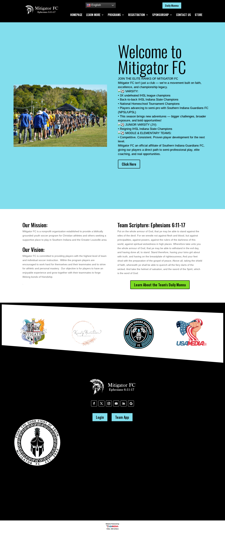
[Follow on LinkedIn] (124, 403)
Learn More (93, 15)
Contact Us (183, 15)
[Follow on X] (101, 403)
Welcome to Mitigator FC (152, 59)
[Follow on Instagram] (109, 403)
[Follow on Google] (131, 403)
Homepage (76, 15)
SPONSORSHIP (160, 15)
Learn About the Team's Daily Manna (160, 284)
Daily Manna (172, 5)
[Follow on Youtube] (116, 403)
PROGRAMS (114, 15)
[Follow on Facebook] (94, 403)
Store (198, 15)
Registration (136, 15)
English (96, 5)
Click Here (129, 164)
